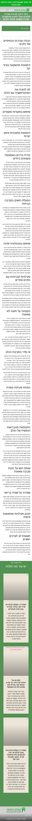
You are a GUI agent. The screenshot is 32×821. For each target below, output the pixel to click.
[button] (7, 10)
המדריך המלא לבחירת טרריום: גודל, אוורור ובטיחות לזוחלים (16, 607)
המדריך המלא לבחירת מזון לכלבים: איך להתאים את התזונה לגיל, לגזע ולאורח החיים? (16, 754)
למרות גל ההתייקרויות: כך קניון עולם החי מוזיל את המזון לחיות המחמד (16, 683)
